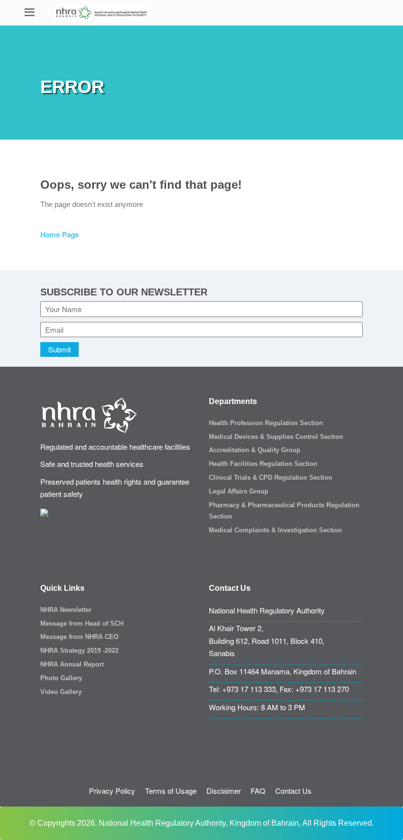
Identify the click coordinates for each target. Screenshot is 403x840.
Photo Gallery (61, 678)
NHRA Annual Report (72, 664)
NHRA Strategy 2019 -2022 (79, 650)
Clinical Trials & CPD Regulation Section (270, 477)
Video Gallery (61, 691)
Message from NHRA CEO (79, 636)
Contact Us (293, 790)
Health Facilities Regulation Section (263, 463)
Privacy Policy (112, 790)
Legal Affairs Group (238, 491)
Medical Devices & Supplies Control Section (276, 436)
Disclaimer (223, 790)
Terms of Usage (171, 790)
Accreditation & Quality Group (254, 450)
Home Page (59, 234)
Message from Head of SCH (81, 623)
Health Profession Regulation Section (266, 423)
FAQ (258, 790)
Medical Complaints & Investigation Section (275, 530)
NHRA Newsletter (65, 609)
